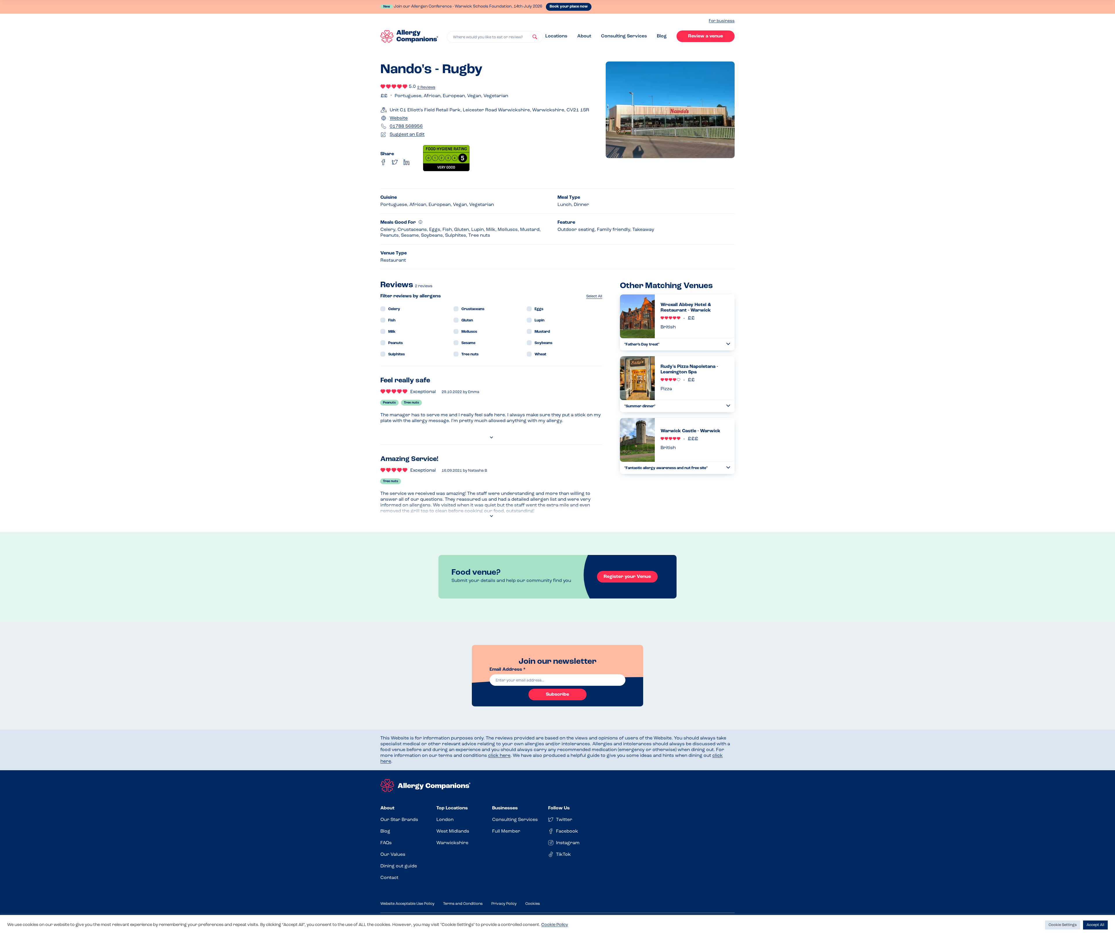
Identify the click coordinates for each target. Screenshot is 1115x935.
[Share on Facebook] (383, 162)
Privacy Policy (504, 904)
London (445, 820)
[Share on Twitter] (395, 162)
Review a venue (705, 36)
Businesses (505, 808)
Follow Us (559, 808)
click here (499, 755)
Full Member (506, 831)
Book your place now (569, 6)
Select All (594, 296)
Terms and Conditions (463, 904)
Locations (556, 36)
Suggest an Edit (407, 134)
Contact (389, 878)
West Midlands (452, 831)
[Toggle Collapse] (728, 344)
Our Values (392, 854)
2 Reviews (426, 87)
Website (399, 118)
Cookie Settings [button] (1063, 925)
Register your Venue (627, 576)
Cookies (532, 904)
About (584, 36)
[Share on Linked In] (406, 162)
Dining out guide (398, 866)
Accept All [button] (1095, 925)
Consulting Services (624, 36)
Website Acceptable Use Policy (407, 904)
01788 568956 (406, 126)
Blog (662, 36)
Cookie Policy (554, 925)
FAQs (386, 843)
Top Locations (452, 808)
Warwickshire (452, 843)
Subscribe (557, 694)
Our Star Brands (399, 820)
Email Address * (508, 669)
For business (722, 21)
